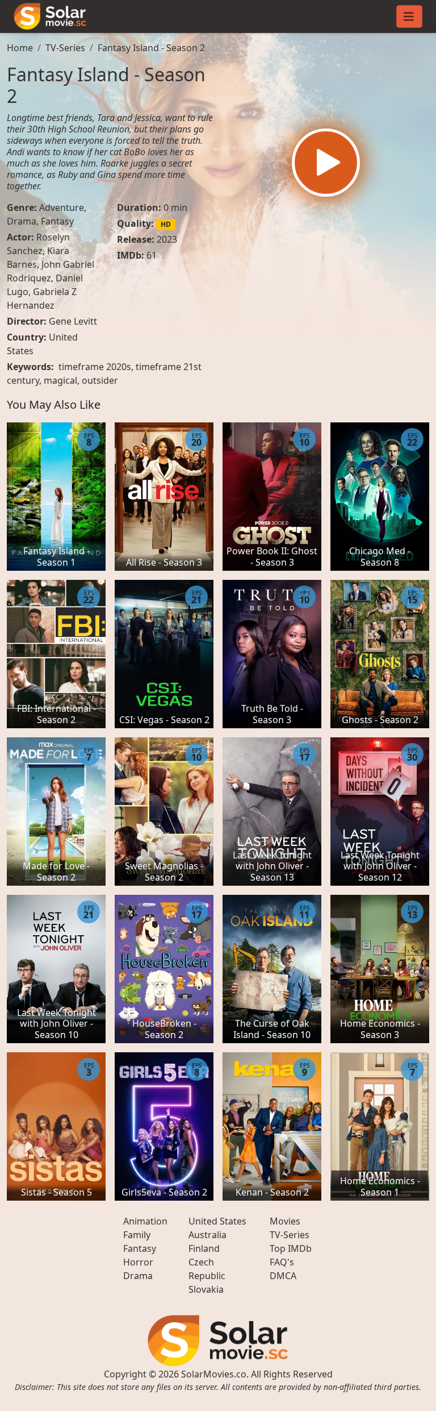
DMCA (283, 1275)
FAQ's (282, 1262)
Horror (138, 1262)
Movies (285, 1221)
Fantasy (57, 221)
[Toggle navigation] (409, 16)
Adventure (61, 207)
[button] (326, 162)
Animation (145, 1221)
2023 (167, 239)
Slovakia (206, 1289)
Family (136, 1235)
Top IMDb (291, 1248)
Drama (21, 221)
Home (20, 48)
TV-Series (65, 48)
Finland (204, 1248)
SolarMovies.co (213, 1374)
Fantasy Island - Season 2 (151, 48)
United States (217, 1221)
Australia (207, 1235)
